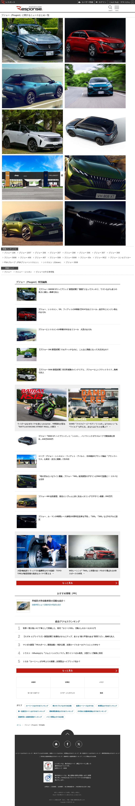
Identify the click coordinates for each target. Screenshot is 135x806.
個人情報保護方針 (69, 786)
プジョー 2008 (72, 262)
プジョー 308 (114, 253)
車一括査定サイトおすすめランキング (31, 711)
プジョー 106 (9, 253)
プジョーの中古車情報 (45, 272)
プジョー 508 (55, 257)
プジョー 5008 (70, 257)
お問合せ (47, 786)
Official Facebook (67, 744)
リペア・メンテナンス (67, 693)
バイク (101, 682)
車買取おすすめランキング (107, 706)
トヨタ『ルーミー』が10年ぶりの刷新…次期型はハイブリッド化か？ (51, 661)
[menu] (116, 8)
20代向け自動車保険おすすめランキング (92, 711)
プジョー (8, 272)
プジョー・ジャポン (23, 272)
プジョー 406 (25, 257)
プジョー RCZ (100, 257)
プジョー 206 (40, 253)
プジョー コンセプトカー (120, 257)
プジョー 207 (55, 253)
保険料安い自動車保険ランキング (30, 717)
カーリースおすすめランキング (37, 706)
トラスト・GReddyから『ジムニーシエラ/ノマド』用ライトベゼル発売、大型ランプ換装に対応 (63, 653)
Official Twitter (79, 744)
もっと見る (67, 583)
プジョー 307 (99, 253)
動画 (101, 693)
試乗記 (67, 682)
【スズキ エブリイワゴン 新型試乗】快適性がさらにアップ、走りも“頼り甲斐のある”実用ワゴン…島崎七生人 (68, 636)
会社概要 (60, 786)
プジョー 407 (40, 257)
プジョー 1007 (25, 253)
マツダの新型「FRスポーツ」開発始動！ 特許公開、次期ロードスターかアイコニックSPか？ (61, 645)
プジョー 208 (69, 253)
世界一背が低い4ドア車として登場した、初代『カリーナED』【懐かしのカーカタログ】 (60, 628)
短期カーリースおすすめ (84, 706)
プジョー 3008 (10, 257)
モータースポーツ (33, 693)
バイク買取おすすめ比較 (55, 717)
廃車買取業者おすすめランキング (61, 711)
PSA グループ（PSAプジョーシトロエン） (21, 262)
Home (56, 744)
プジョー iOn (85, 257)
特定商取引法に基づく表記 (83, 786)
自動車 (33, 682)
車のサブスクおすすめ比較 (62, 706)
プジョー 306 (84, 253)
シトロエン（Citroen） (52, 262)
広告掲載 (53, 786)
